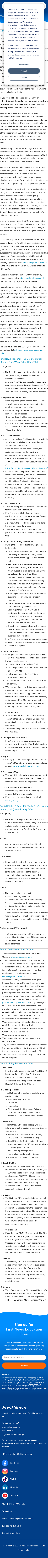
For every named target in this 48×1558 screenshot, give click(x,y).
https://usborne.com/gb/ (21, 957)
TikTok (13, 1479)
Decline (24, 78)
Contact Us (7, 1511)
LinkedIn (14, 1487)
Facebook (14, 1463)
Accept (24, 71)
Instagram (14, 1471)
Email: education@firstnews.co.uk (17, 1519)
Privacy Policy (11, 801)
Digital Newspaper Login (13, 1435)
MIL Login (6, 1431)
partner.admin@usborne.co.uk (16, 1003)
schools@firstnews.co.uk (13, 977)
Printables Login (9, 1423)
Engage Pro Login (10, 1427)
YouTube (14, 1496)
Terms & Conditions (11, 1533)
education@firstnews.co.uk (35, 263)
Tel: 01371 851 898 (11, 1526)
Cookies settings (24, 64)
